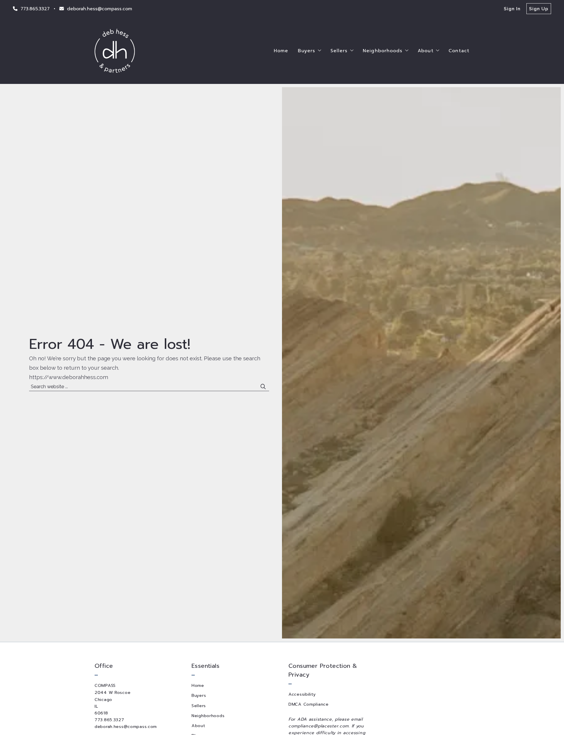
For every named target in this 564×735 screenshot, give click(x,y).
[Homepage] (115, 51)
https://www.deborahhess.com (68, 377)
